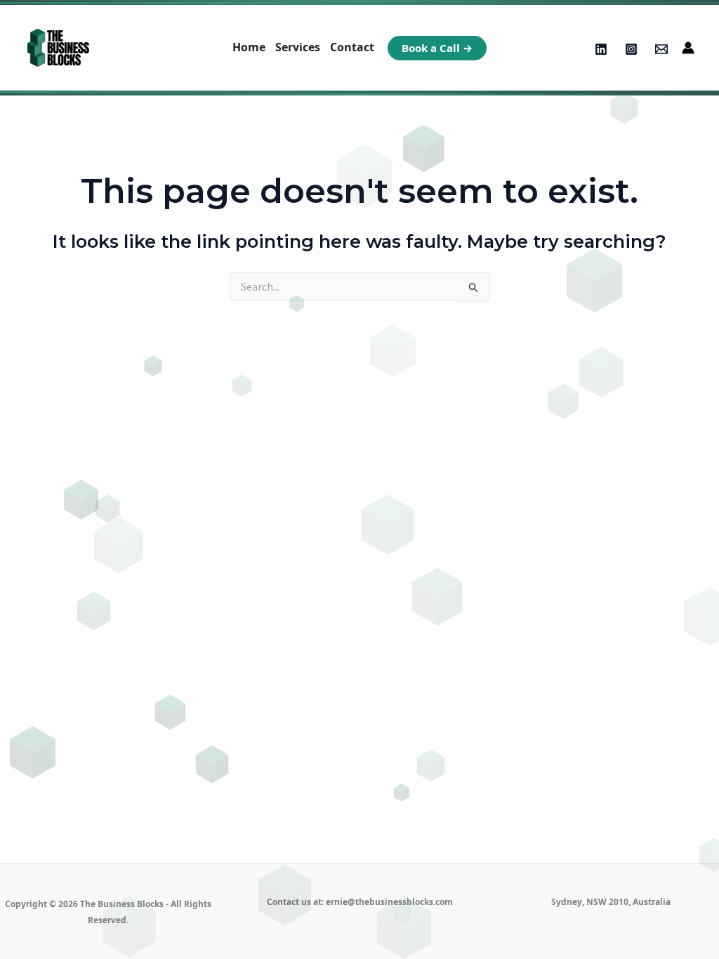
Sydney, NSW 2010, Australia (611, 902)
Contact (352, 47)
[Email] (661, 49)
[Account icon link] (688, 47)
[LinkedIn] (601, 49)
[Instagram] (631, 49)
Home (248, 47)
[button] (437, 48)
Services (297, 47)
